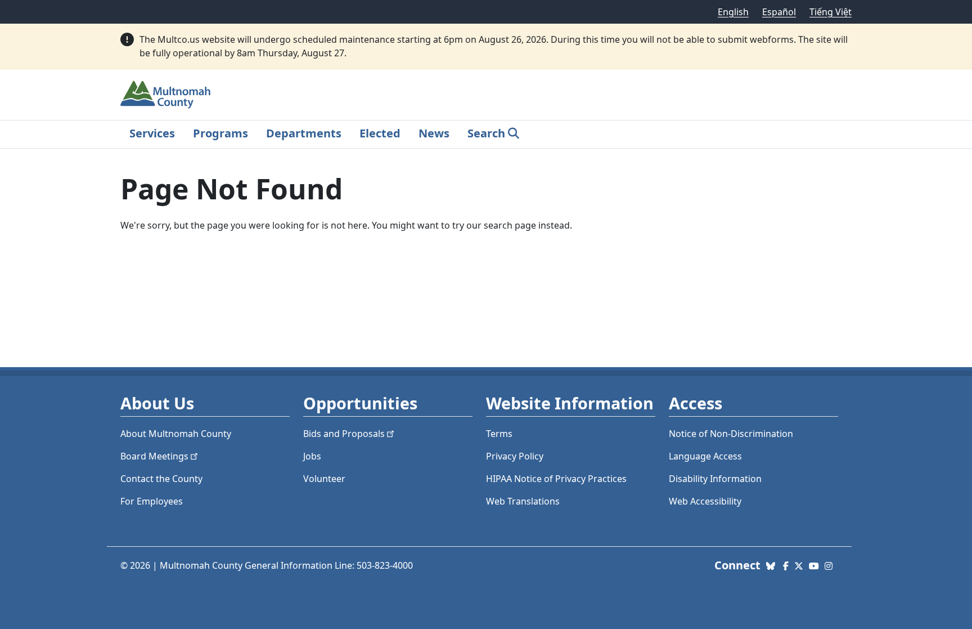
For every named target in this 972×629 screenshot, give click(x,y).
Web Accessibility (705, 501)
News (433, 133)
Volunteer (324, 478)
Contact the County (161, 478)
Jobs (312, 456)
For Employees (151, 501)
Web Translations (523, 501)
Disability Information (715, 478)
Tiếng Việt (830, 12)
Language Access (705, 456)
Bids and (344, 433)
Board (154, 456)
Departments (303, 133)
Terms (499, 433)
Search (486, 133)
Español (779, 12)
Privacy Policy (514, 456)
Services (152, 133)
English (733, 12)
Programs (220, 133)
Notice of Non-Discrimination (731, 433)
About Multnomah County (175, 433)
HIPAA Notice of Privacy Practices (556, 478)
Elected (379, 133)
